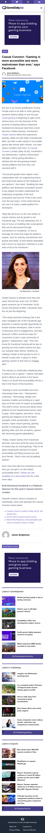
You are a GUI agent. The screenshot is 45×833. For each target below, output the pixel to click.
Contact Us (27, 827)
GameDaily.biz (13, 822)
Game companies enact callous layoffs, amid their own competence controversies (30, 722)
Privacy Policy (14, 830)
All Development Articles (22, 656)
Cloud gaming (8, 118)
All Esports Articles (22, 809)
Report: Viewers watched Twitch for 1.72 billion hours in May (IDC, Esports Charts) (29, 786)
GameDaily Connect (10, 546)
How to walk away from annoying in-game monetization (26, 699)
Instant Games (9, 134)
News (5, 51)
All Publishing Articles (22, 732)
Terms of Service (29, 830)
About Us (12, 827)
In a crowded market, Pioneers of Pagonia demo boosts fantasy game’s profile (29, 687)
